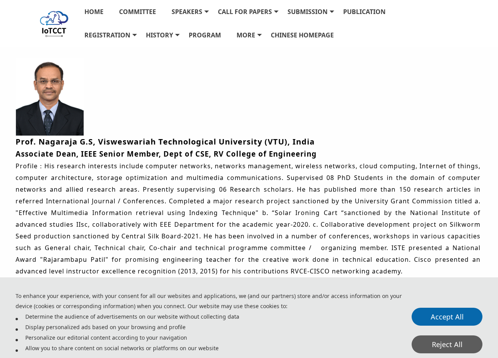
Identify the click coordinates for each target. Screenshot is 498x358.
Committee (137, 11)
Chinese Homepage (302, 35)
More (246, 35)
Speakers (187, 11)
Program (205, 35)
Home (93, 11)
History (159, 35)
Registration (107, 35)
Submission (308, 11)
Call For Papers (245, 11)
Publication (364, 11)
